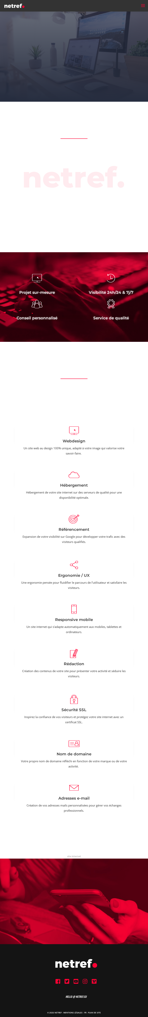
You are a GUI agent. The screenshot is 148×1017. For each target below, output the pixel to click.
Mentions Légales (72, 1012)
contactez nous (74, 922)
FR (85, 1012)
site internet (74, 856)
